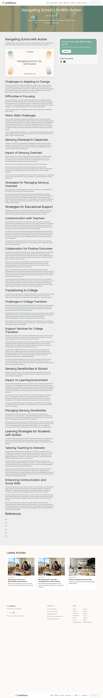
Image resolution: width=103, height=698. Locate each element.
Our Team (75, 620)
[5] (49, 400)
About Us (74, 609)
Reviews (84, 620)
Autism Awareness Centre (19, 241)
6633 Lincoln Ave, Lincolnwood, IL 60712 (55, 616)
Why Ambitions (76, 615)
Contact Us (66, 51)
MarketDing (21, 616)
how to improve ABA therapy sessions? (32, 286)
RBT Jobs (85, 609)
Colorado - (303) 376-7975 (52, 611)
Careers (61, 3)
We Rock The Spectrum (87, 622)
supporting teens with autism (17, 364)
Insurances (79, 3)
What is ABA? (54, 3)
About (48, 3)
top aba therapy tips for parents (29, 127)
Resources (66, 3)
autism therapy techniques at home (32, 508)
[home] (11, 2)
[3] (32, 356)
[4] (47, 387)
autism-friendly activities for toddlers (34, 201)
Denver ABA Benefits (77, 622)
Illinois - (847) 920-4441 (51, 609)
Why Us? (85, 3)
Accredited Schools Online (27, 90)
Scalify (15, 616)
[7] (47, 492)
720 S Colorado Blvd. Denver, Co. (53, 619)
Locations (72, 3)
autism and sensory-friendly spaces (41, 427)
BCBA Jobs (85, 611)
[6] (30, 466)
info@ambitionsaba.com (51, 614)
